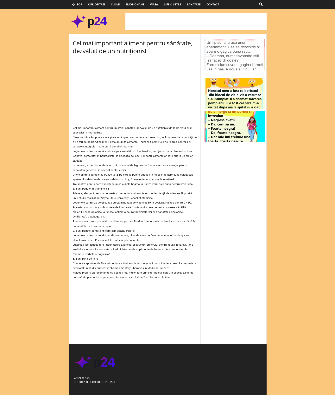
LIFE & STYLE (172, 4)
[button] (260, 4)
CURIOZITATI (96, 4)
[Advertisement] (196, 21)
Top (79, 4)
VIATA (154, 4)
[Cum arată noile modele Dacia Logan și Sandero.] (235, 126)
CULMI (115, 4)
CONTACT (212, 4)
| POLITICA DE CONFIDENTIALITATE (94, 382)
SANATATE (194, 4)
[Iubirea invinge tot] (235, 93)
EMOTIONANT (135, 4)
